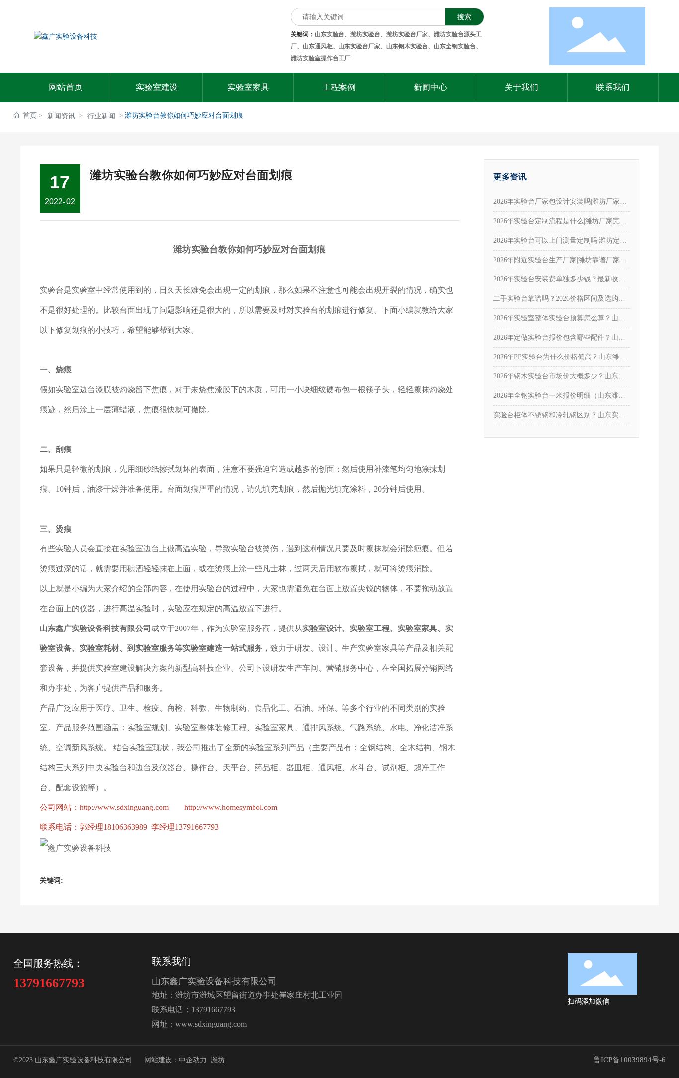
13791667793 (213, 1009)
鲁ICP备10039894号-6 (630, 1060)
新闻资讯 (61, 116)
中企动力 (193, 1060)
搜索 (464, 17)
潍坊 (218, 1060)
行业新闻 (101, 116)
